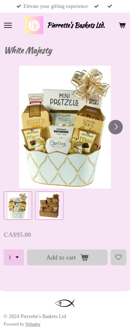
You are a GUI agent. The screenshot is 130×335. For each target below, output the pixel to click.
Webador (32, 324)
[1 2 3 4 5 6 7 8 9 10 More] (14, 257)
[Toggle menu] (8, 25)
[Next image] (115, 127)
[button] (18, 205)
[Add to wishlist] (118, 257)
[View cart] (122, 25)
